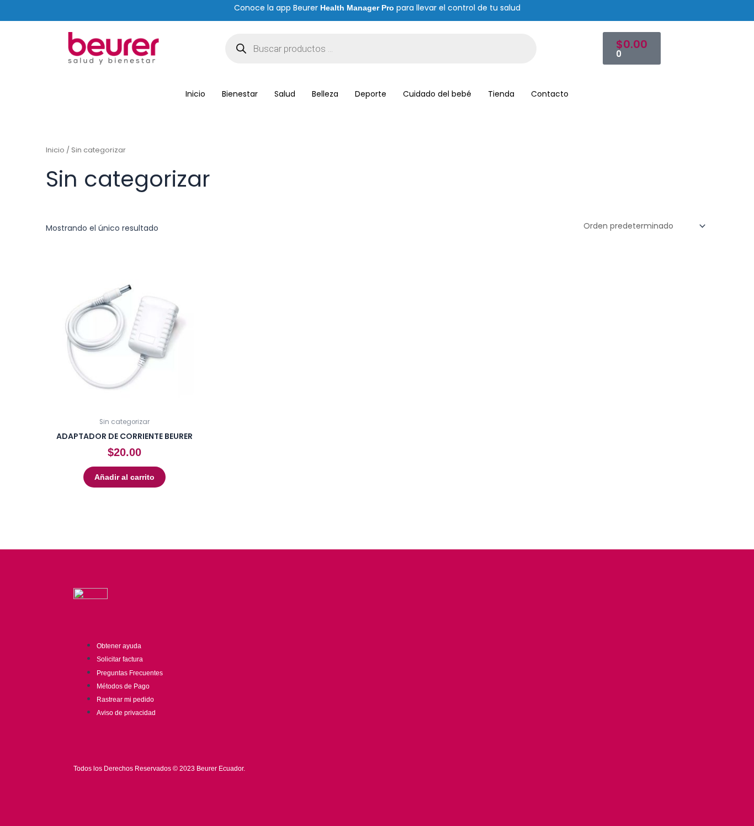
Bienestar (240, 93)
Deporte (370, 93)
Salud (284, 93)
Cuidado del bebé (437, 93)
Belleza (325, 93)
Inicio (195, 93)
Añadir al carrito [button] (124, 477)
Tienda (501, 93)
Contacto (550, 93)
